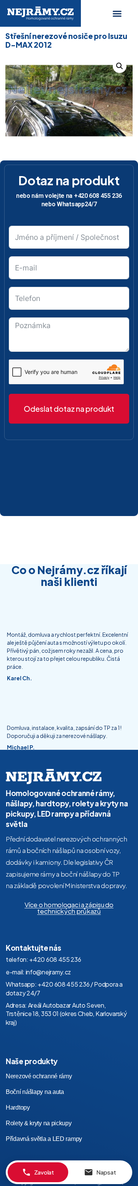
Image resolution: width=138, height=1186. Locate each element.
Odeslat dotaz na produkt (69, 408)
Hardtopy (18, 1107)
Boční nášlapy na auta (35, 1092)
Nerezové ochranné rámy (39, 1076)
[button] (117, 13)
